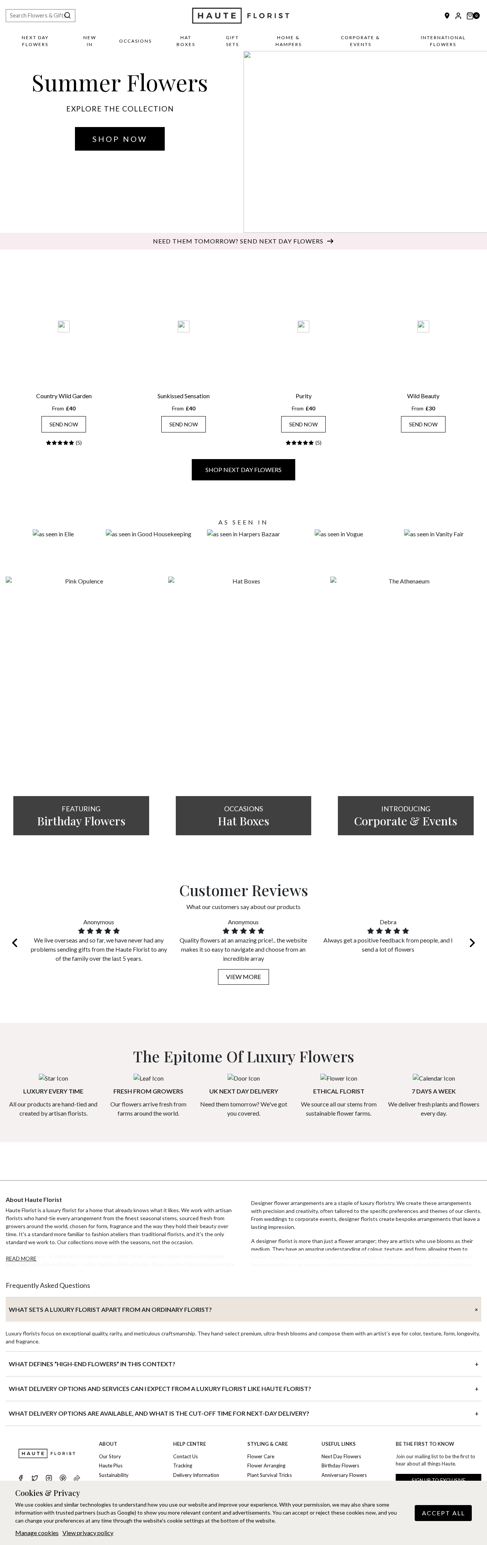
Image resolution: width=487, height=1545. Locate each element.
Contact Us (185, 1456)
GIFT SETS (232, 41)
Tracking (182, 1465)
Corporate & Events (360, 41)
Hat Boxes (186, 41)
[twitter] (35, 1479)
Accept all (443, 1512)
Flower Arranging (266, 1465)
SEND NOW (63, 424)
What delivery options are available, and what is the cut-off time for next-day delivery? (159, 1413)
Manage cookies (37, 1532)
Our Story (110, 1456)
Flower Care (260, 1456)
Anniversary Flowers (344, 1475)
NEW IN (89, 41)
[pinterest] (63, 1479)
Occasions (135, 41)
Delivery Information (196, 1475)
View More (243, 976)
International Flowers (443, 41)
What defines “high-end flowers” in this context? (92, 1363)
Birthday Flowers (340, 1465)
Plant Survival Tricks (269, 1475)
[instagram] (49, 1479)
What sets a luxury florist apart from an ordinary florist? (110, 1309)
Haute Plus (111, 1465)
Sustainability (114, 1475)
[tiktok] (77, 1478)
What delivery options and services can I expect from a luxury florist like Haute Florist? (160, 1388)
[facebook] (21, 1479)
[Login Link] (458, 15)
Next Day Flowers (35, 41)
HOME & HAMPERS (288, 41)
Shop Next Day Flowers (243, 469)
